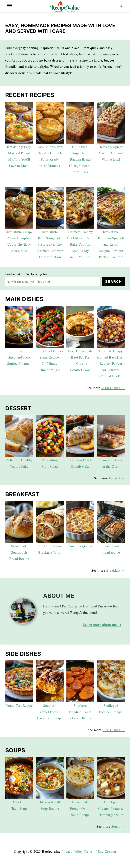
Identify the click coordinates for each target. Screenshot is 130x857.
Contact (110, 851)
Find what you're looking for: (26, 274)
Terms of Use (94, 851)
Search (113, 281)
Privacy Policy (72, 851)
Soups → (118, 826)
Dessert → (117, 478)
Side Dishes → (114, 729)
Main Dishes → (113, 387)
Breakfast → (115, 570)
